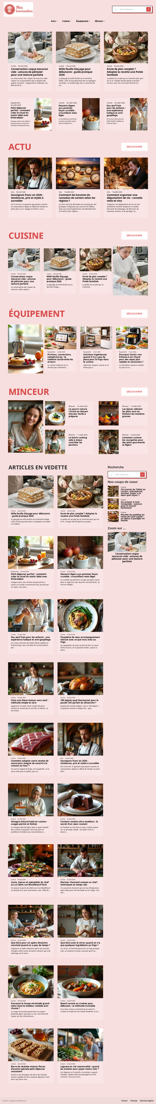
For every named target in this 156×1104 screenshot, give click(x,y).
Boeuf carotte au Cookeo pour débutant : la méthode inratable (77, 1004)
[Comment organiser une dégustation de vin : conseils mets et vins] (126, 173)
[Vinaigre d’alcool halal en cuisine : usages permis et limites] (31, 800)
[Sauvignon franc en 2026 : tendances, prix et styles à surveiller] (30, 173)
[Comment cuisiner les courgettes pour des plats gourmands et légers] (109, 442)
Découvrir (134, 146)
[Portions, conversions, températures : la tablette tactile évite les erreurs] (60, 337)
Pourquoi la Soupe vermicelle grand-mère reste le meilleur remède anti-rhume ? (30, 1006)
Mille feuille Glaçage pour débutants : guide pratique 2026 (75, 71)
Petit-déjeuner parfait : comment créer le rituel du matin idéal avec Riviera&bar (20, 112)
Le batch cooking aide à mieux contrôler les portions (78, 441)
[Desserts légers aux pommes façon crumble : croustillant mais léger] (90, 114)
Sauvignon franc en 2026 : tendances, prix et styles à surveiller (27, 197)
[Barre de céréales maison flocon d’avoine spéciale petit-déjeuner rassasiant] (31, 1045)
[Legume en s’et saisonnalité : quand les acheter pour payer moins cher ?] (80, 1045)
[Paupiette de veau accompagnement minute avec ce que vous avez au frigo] (80, 615)
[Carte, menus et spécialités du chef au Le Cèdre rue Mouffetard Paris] (31, 860)
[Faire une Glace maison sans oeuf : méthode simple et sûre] (31, 678)
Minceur (29, 391)
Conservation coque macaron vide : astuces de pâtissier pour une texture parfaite (29, 71)
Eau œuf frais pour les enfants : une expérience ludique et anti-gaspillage (116, 110)
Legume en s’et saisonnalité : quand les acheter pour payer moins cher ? (79, 1067)
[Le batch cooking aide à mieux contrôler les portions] (55, 442)
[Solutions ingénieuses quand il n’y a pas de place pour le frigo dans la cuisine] (96, 337)
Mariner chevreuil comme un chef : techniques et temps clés (79, 883)
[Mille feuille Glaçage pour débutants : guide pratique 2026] (78, 47)
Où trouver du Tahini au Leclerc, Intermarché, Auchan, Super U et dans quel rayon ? (133, 492)
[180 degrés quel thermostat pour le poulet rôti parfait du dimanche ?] (80, 678)
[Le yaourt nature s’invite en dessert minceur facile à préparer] (55, 413)
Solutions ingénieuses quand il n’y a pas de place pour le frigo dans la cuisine (96, 358)
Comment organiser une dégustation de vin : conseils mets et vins (124, 197)
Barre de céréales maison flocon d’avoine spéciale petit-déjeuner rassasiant (28, 1069)
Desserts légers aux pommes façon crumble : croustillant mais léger (68, 110)
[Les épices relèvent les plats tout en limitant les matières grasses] (109, 413)
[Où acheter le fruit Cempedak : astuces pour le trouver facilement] (113, 503)
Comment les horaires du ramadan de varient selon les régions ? (77, 197)
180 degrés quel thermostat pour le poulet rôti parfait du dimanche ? (79, 701)
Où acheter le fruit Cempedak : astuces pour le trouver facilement (131, 505)
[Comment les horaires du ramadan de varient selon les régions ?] (78, 173)
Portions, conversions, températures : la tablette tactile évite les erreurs (60, 358)
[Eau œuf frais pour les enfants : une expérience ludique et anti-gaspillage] (138, 114)
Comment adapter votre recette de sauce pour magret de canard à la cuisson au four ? (29, 763)
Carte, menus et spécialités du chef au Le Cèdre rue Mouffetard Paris (30, 883)
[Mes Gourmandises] (18, 9)
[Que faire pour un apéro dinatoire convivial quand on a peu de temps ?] (31, 921)
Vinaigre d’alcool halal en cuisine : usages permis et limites (29, 822)
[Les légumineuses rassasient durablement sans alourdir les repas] (25, 426)
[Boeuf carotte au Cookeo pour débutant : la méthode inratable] (80, 981)
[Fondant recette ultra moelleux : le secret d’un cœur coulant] (80, 800)
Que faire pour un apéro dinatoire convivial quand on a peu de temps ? (30, 944)
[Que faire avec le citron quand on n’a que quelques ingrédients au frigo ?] (80, 921)
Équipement (15, 103)
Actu (20, 146)
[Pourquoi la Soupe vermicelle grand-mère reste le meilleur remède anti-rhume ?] (31, 981)
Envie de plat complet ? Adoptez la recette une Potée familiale (125, 71)
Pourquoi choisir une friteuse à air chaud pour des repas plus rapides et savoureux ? (131, 358)
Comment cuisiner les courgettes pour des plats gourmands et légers (133, 441)
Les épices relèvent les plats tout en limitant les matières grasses (133, 412)
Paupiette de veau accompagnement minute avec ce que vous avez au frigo (80, 639)
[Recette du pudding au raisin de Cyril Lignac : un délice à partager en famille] (113, 516)
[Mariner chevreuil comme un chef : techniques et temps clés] (80, 860)
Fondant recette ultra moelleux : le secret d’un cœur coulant (79, 822)
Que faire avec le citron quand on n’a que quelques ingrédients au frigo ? (80, 944)
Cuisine (13, 66)
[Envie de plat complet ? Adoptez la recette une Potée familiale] (126, 47)
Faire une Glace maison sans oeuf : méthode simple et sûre (29, 701)
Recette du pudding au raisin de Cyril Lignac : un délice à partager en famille (133, 517)
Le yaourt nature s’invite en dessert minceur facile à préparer (78, 412)
